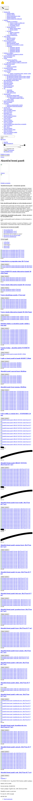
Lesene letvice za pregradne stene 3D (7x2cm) (15, 261)
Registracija (10, 143)
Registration (11, 150)
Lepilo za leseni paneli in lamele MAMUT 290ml (16, 358)
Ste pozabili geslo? (8, 151)
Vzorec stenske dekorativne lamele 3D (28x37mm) (16, 312)
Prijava (5, 143)
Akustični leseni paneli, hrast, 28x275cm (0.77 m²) (16, 628)
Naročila (6, 142)
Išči (2, 138)
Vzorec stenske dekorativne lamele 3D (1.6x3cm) (16, 285)
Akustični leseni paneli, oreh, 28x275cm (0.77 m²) (16, 772)
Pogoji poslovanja (8, 799)
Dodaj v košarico (5, 264)
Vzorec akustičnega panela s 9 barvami (13, 295)
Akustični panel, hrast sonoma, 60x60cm (13, 387)
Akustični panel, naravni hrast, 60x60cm (13, 371)
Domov (2, 157)
